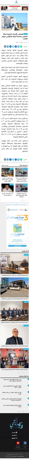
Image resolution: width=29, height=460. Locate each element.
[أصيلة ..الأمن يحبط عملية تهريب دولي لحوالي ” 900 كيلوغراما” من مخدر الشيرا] (25, 387)
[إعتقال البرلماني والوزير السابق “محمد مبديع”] (25, 407)
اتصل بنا (14, 435)
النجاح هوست (14, 456)
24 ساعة (25, 34)
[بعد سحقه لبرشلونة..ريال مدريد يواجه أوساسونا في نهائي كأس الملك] (25, 381)
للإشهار (13, 438)
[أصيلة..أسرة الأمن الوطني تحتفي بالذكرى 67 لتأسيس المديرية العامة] (25, 400)
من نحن (13, 432)
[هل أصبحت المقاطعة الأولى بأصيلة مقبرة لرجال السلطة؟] (21, 188)
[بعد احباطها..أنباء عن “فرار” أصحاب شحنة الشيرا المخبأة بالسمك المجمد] (21, 172)
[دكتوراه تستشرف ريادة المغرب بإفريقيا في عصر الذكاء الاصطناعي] (14, 311)
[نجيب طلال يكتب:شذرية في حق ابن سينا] (7, 188)
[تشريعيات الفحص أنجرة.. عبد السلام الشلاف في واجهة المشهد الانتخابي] (14, 335)
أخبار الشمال (26, 278)
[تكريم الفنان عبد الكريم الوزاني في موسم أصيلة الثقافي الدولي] (7, 172)
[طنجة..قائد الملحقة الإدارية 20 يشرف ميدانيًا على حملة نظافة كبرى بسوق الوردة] (14, 287)
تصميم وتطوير (21, 456)
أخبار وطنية (26, 255)
